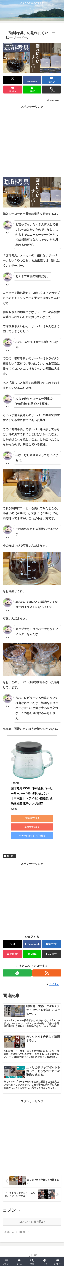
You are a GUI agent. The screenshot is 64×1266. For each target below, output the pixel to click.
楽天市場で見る (32, 827)
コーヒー (11, 856)
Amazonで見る (32, 818)
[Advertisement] (32, 141)
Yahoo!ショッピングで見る (32, 835)
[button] (51, 89)
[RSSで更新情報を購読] (46, 972)
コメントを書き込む (32, 1221)
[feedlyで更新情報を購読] (17, 972)
